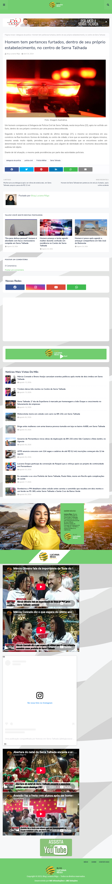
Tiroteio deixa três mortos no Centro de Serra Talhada (41, 389)
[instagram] (35, 287)
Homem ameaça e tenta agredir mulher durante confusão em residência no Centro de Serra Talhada (54, 242)
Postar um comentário (14, 270)
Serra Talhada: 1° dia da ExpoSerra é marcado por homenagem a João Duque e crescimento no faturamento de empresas (59, 402)
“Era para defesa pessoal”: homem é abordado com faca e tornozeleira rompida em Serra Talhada (21, 240)
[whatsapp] (76, 287)
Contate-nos (104, 862)
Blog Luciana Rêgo (13, 54)
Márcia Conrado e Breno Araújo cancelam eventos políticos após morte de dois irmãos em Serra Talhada (60, 377)
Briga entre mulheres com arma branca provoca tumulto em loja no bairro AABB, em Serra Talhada (61, 426)
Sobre (94, 862)
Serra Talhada (55, 160)
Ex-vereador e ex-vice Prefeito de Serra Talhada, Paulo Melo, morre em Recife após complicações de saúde (60, 477)
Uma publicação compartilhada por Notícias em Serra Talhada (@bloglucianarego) (40, 739)
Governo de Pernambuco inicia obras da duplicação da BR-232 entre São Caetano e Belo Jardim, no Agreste (61, 440)
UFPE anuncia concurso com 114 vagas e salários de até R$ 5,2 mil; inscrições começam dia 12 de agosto (60, 452)
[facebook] (15, 287)
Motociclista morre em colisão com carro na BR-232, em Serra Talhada (48, 414)
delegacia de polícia (23, 35)
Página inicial (10, 35)
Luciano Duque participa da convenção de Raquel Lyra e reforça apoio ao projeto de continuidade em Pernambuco (60, 465)
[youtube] (56, 287)
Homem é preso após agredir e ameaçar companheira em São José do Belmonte (90, 240)
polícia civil (29, 160)
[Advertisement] (56, 319)
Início (86, 862)
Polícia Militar (41, 160)
